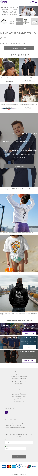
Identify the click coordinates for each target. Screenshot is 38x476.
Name (6, 440)
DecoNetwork (22, 474)
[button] (33, 2)
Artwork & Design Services (19, 393)
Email (6, 446)
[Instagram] (6, 412)
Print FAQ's (19, 398)
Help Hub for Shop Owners (19, 396)
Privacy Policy (19, 383)
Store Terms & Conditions (19, 381)
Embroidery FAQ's (19, 400)
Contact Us (19, 374)
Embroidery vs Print (19, 401)
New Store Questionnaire (19, 394)
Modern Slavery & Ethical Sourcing (14, 423)
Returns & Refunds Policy (19, 378)
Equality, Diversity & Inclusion (13, 425)
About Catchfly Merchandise (19, 376)
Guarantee (19, 380)
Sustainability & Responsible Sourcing (15, 427)
